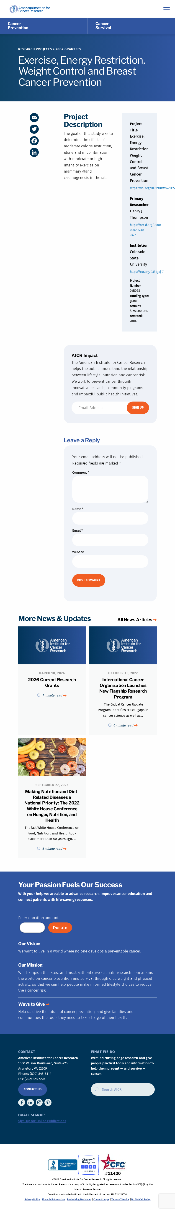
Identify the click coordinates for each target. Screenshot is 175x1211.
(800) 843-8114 (40, 1074)
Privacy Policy (32, 1199)
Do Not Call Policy (140, 1199)
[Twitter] (34, 129)
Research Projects (35, 49)
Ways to (31, 1004)
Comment (80, 472)
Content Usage (101, 1199)
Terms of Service (120, 1199)
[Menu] (166, 9)
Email (77, 530)
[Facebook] (34, 140)
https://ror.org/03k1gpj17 (147, 272)
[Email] (34, 117)
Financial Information (53, 1199)
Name (77, 509)
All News (134, 619)
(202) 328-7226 (35, 1079)
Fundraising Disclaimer (79, 1199)
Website (78, 552)
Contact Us (32, 1089)
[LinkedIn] (34, 152)
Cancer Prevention (18, 25)
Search (95, 1091)
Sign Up (138, 408)
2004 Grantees (68, 49)
